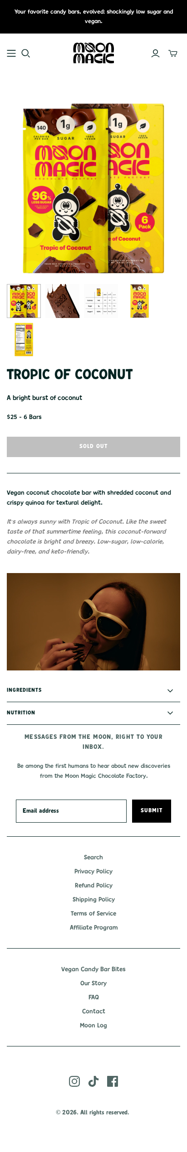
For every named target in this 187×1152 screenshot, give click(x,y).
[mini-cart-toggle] (173, 53)
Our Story (93, 983)
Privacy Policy (93, 871)
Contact (93, 1011)
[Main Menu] (11, 53)
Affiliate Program (94, 928)
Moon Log (93, 1025)
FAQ (94, 997)
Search (93, 857)
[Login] (155, 53)
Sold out (93, 446)
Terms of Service (93, 914)
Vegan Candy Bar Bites (93, 969)
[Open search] (25, 53)
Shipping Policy (94, 900)
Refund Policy (94, 885)
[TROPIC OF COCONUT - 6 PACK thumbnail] (24, 301)
